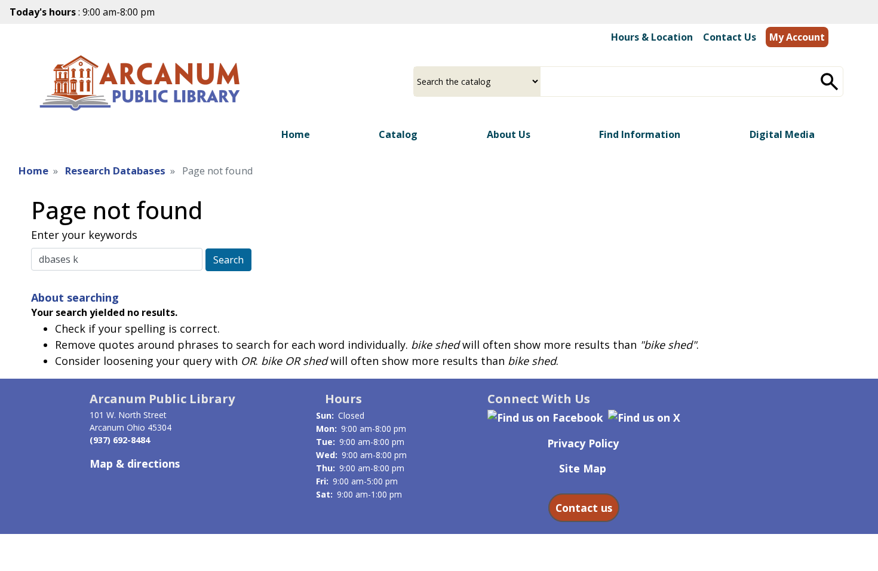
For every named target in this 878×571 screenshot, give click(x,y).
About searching (75, 297)
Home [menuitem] (295, 134)
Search (228, 259)
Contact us (583, 508)
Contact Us (729, 37)
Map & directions (135, 463)
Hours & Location (652, 37)
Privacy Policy (583, 443)
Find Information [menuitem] (639, 134)
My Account (797, 37)
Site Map (582, 468)
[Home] (143, 83)
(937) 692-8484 (120, 440)
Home (33, 170)
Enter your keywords (84, 235)
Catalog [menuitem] (398, 134)
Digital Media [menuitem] (782, 134)
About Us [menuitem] (508, 134)
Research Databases (115, 170)
